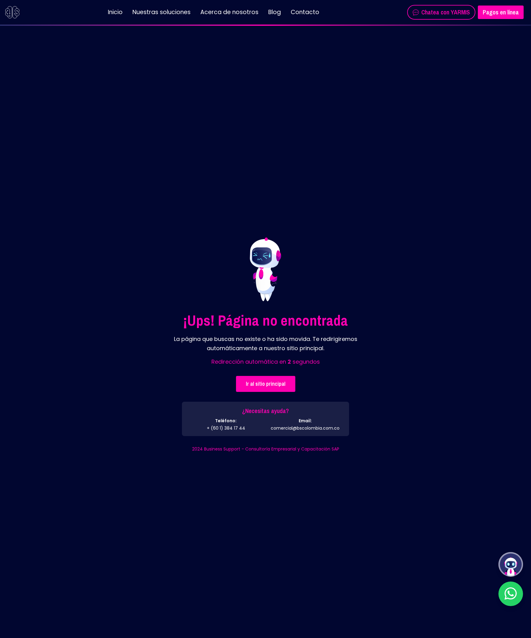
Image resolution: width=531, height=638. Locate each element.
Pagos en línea (501, 12)
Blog (274, 12)
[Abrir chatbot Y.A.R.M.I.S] (510, 564)
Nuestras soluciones (161, 12)
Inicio (115, 12)
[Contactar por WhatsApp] (510, 594)
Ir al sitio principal (265, 384)
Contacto (305, 12)
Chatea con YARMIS (445, 12)
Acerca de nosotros (229, 12)
